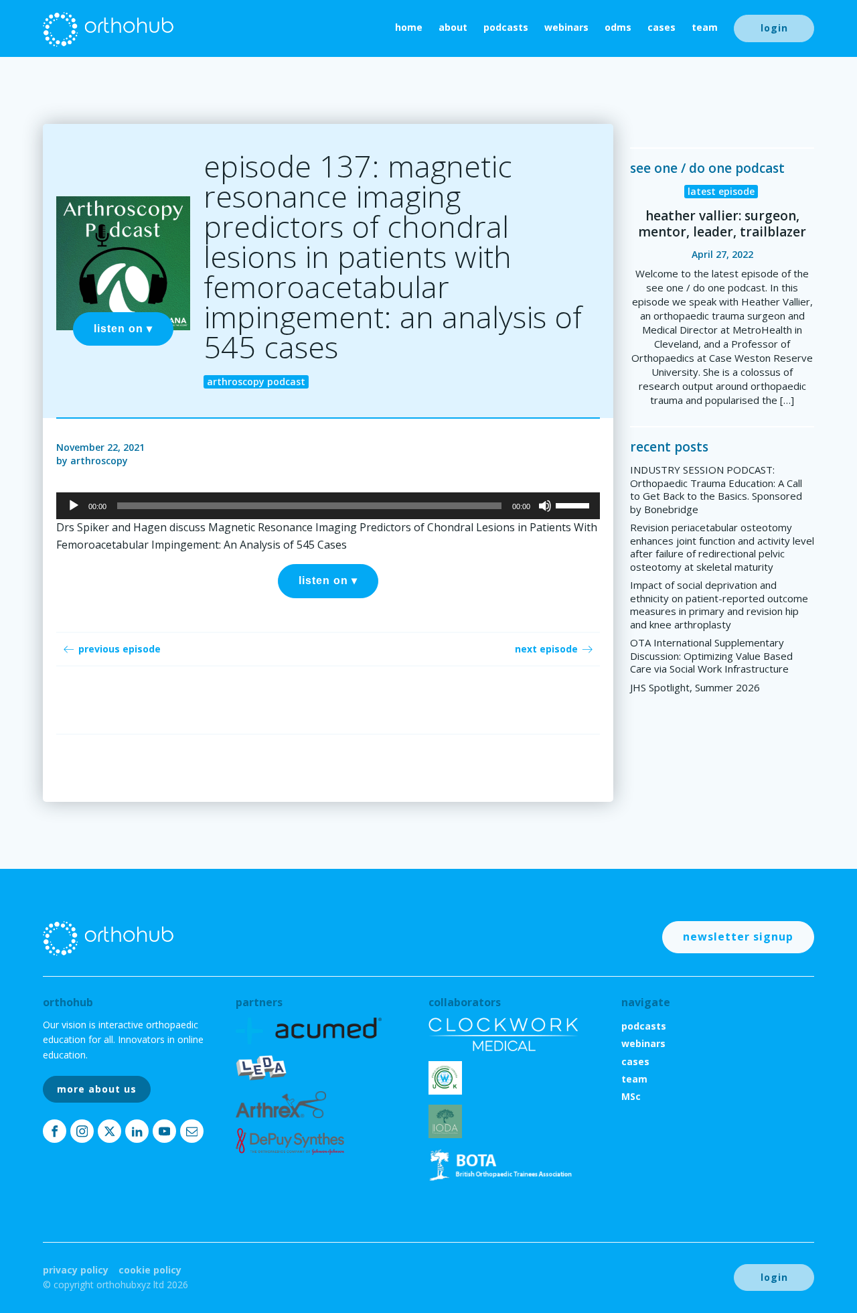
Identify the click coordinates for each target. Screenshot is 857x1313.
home (408, 27)
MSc (631, 1096)
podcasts (505, 27)
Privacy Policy (75, 1269)
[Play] (73, 505)
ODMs (618, 27)
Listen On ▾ (123, 328)
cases (661, 27)
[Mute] (545, 505)
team (705, 27)
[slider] (574, 504)
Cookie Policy (150, 1269)
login (774, 27)
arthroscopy (99, 460)
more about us (97, 1089)
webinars (566, 27)
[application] (328, 505)
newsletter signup (738, 936)
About (453, 27)
